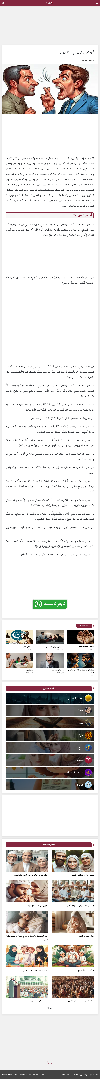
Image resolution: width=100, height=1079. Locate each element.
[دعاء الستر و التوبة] (73, 922)
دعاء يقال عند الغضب (57, 670)
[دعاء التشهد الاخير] (19, 637)
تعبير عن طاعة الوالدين (37, 905)
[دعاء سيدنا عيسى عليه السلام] (80, 637)
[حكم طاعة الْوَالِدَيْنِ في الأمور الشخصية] (27, 861)
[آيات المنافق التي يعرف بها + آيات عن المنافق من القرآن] (80, 660)
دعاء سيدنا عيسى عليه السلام (86, 646)
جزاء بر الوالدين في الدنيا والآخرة (80, 905)
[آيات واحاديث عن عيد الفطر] (27, 956)
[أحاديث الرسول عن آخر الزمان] (73, 987)
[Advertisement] (50, 25)
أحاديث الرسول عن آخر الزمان (81, 1000)
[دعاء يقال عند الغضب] (50, 660)
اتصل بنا (28, 1074)
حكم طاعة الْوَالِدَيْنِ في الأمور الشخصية (31, 875)
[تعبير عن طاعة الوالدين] (27, 891)
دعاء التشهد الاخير (28, 647)
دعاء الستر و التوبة (86, 936)
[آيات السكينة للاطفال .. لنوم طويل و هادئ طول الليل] (27, 922)
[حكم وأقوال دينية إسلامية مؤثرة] (50, 637)
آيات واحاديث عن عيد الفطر (35, 970)
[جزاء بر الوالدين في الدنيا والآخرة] (73, 891)
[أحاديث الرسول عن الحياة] (27, 987)
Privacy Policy (7, 1074)
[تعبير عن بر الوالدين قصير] (73, 861)
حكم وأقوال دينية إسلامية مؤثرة (55, 647)
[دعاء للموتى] (19, 660)
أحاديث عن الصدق (86, 970)
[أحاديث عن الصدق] (73, 956)
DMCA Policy (19, 1074)
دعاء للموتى (30, 670)
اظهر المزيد (50, 1008)
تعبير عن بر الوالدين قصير (82, 875)
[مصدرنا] (50, 3)
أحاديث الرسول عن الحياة (36, 1000)
